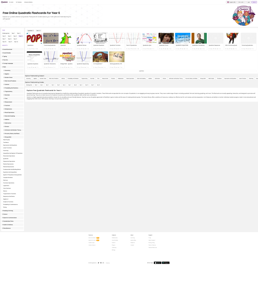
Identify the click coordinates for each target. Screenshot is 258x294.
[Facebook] (101, 263)
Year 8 (9, 39)
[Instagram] (103, 263)
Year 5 (15, 36)
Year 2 (18, 33)
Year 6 (20, 36)
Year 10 (4, 41)
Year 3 (4, 36)
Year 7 (4, 39)
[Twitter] (98, 263)
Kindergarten (5, 33)
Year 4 (9, 36)
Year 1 (13, 33)
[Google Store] (166, 263)
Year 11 (10, 41)
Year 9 (15, 39)
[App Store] (157, 263)
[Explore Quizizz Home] (4, 2)
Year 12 (16, 41)
